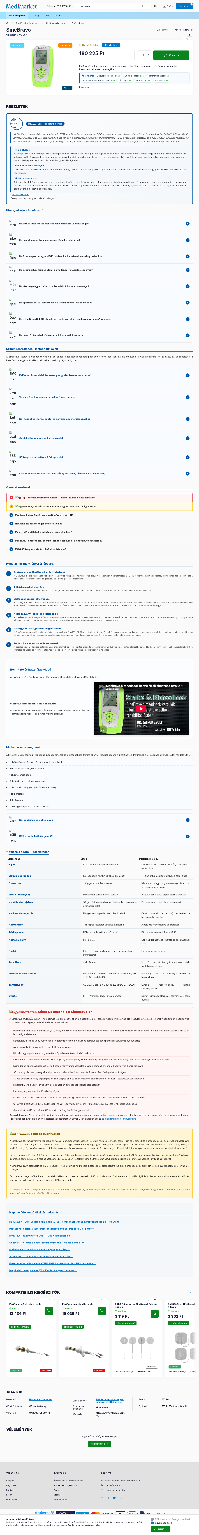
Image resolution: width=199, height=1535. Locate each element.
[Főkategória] (7, 23)
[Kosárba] (49, 1311)
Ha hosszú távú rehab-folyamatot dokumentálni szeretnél (51, 335)
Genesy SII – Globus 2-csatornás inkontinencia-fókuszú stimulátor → (47, 1242)
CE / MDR (65, 45)
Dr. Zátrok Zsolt (20, 194)
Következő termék (183, 30)
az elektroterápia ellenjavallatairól (119, 1118)
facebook (102, 1498)
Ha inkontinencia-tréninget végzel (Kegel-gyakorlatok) (49, 240)
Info (47, 15)
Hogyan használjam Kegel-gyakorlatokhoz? (39, 523)
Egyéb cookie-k (163, 1523)
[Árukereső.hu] (44, 1512)
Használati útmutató (40, 1399)
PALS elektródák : (124, 1372)
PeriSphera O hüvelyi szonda (25, 1304)
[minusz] (149, 56)
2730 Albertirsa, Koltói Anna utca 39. (122, 1480)
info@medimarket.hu (115, 1490)
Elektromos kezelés (55, 23)
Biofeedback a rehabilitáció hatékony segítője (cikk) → (39, 1249)
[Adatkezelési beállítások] (121, 1498)
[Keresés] (143, 6)
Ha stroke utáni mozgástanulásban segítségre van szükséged (54, 223)
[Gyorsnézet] (49, 1300)
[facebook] (190, 35)
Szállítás (58, 1494)
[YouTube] (114, 1498)
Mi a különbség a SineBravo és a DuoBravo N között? (44, 515)
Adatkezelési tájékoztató (65, 1485)
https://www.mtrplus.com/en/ (110, 1414)
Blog (37, 15)
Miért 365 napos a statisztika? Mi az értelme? (40, 549)
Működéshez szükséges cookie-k (172, 1519)
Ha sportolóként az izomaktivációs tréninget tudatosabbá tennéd (55, 302)
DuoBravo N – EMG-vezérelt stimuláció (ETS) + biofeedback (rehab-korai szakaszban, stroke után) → (65, 1221)
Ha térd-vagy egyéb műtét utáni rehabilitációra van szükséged (54, 286)
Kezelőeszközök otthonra (27, 23)
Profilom (10, 1490)
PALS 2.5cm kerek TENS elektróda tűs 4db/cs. (136, 1305)
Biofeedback (78, 23)
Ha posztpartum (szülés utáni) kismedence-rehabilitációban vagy (56, 270)
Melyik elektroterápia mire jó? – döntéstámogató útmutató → (43, 1270)
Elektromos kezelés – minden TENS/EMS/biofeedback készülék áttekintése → (52, 1263)
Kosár (9, 1494)
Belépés (10, 1480)
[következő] (190, 1292)
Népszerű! (16, 1370)
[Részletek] (155, 1314)
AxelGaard (151, 1366)
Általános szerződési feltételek (68, 1480)
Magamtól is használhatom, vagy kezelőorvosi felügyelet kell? (63, 506)
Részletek (84, 87)
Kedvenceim (12, 1499)
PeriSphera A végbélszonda (77, 1304)
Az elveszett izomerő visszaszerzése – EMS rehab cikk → (41, 1256)
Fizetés (57, 1490)
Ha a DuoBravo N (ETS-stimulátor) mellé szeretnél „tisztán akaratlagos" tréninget (65, 319)
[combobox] (112, 6)
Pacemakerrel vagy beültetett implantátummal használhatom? (61, 497)
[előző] (182, 1292)
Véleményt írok (98, 1444)
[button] (17, 15)
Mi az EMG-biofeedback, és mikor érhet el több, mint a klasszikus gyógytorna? (58, 540)
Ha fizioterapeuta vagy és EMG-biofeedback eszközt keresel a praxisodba (60, 256)
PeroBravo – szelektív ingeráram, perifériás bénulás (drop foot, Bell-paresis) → (53, 1228)
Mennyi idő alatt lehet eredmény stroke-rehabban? (43, 532)
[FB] (108, 1498)
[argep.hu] (65, 1514)
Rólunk (58, 15)
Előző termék (163, 30)
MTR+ (67, 87)
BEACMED (46, 1370)
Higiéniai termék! (20, 1326)
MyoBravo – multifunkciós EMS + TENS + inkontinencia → (41, 1235)
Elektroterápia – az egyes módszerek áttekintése (110, 1400)
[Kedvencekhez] (186, 39)
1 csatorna (17, 45)
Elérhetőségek (60, 1499)
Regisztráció (12, 1485)
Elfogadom (159, 1529)
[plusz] (149, 54)
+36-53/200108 (63, 6)
